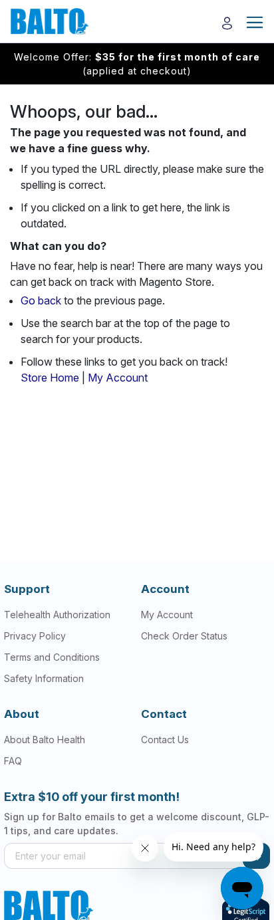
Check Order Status (184, 635)
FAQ (13, 760)
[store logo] (46, 21)
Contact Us (165, 739)
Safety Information (44, 678)
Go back (41, 300)
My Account (118, 377)
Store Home (50, 377)
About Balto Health (44, 739)
